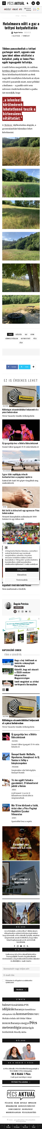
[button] (6, 548)
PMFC (36, 1014)
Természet (26, 36)
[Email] (15, 611)
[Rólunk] (21, 913)
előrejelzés (7, 1014)
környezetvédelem (11, 338)
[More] (33, 367)
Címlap (17, 16)
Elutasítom (21, 575)
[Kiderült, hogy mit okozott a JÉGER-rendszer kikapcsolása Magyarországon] (7, 671)
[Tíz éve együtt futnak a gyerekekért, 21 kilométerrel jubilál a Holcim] (6, 782)
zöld (21, 342)
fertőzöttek (7, 1032)
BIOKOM (6, 1023)
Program (15, 767)
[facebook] (14, 946)
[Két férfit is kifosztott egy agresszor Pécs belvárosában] (21, 497)
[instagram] (17, 946)
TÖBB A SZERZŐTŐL (13, 654)
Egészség (19, 334)
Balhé (15, 9)
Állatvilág (23, 16)
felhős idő (14, 1018)
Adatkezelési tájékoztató (14, 564)
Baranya (19, 1009)
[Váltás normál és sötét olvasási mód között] (27, 3)
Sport (14, 818)
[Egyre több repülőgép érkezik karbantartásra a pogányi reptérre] (21, 461)
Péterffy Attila (20, 1032)
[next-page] (7, 689)
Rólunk (21, 927)
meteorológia (11, 1027)
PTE (26, 1005)
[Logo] (16, 3)
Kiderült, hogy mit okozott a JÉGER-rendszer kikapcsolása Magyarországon (27, 673)
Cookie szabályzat (31, 564)
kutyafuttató (25, 338)
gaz (26, 334)
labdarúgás (28, 1027)
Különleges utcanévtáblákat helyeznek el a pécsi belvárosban (20, 411)
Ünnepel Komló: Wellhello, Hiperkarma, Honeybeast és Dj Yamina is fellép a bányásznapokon (25, 758)
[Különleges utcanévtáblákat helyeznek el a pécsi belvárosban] (21, 396)
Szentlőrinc (30, 1009)
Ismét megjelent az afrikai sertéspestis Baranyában (27, 683)
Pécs (35, 338)
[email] (24, 946)
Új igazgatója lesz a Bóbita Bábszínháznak (20, 443)
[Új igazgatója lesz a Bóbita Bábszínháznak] (21, 430)
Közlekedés (6, 471)
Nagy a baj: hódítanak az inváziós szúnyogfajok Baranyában (26, 663)
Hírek (5, 543)
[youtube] (21, 946)
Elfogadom (22, 570)
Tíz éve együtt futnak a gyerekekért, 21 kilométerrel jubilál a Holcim (24, 783)
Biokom (8, 125)
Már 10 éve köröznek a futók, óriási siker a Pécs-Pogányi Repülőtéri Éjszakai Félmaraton (24, 810)
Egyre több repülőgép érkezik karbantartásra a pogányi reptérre (17, 475)
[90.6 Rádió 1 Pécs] (21, 1059)
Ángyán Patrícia (21, 603)
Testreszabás (22, 580)
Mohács (6, 1018)
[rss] (27, 946)
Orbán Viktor (25, 1018)
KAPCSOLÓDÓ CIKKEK (11, 650)
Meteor (5, 673)
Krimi (4, 507)
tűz (14, 1014)
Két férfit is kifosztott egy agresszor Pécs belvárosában (20, 512)
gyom (32, 334)
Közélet (8, 9)
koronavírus (24, 1014)
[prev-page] (3, 689)
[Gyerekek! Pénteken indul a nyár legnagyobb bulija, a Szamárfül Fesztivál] (21, 533)
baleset (6, 1004)
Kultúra (5, 406)
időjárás (8, 1009)
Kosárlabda (17, 1005)
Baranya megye (20, 1023)
